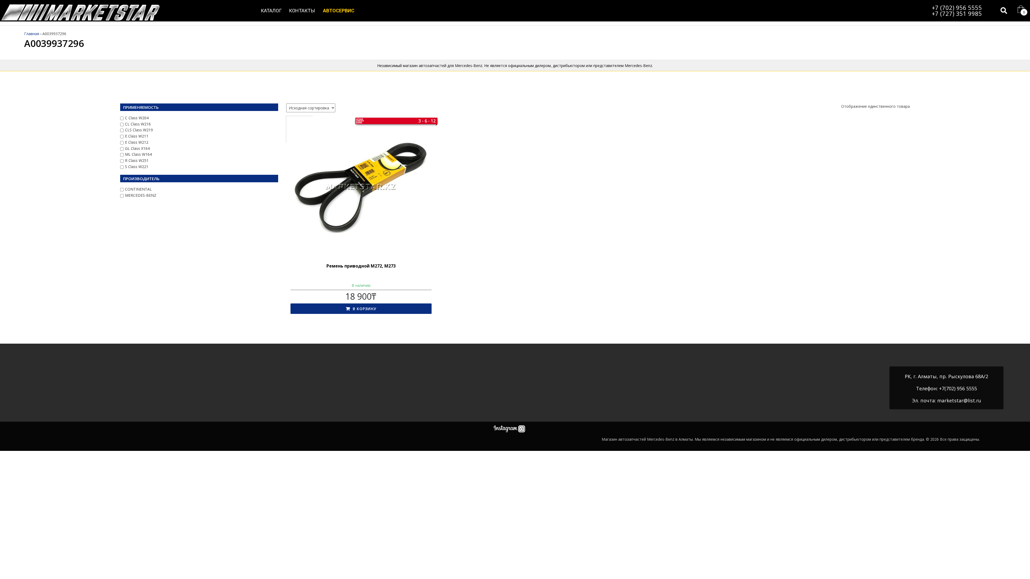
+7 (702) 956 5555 (957, 7)
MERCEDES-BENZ (140, 195)
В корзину (364, 308)
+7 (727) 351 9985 (957, 13)
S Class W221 (136, 166)
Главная (31, 33)
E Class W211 (136, 136)
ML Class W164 (138, 154)
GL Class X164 (137, 148)
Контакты (302, 10)
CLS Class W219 (139, 129)
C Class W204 (137, 117)
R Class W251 (137, 160)
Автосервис (338, 10)
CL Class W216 (138, 124)
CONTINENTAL (138, 189)
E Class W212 (136, 142)
